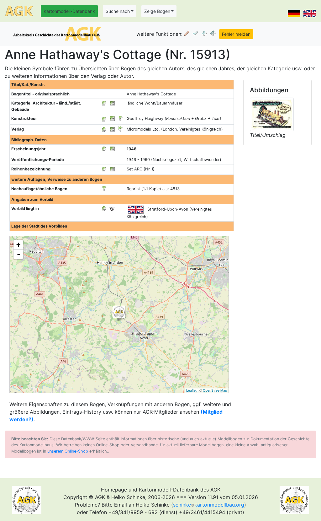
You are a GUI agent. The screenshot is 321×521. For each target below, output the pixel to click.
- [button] (18, 254)
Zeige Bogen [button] (157, 11)
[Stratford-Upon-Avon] (119, 312)
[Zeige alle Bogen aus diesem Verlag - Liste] (104, 129)
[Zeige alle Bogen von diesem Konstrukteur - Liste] (104, 118)
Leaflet (191, 390)
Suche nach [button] (118, 11)
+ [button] (18, 245)
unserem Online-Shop (67, 451)
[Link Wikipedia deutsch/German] (111, 208)
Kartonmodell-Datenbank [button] (69, 11)
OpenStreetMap (215, 390)
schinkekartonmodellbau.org (208, 505)
